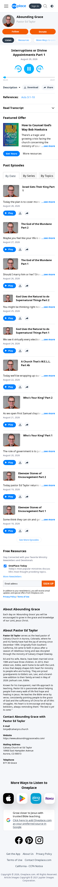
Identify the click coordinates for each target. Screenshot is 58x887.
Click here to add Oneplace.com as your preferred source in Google (32, 824)
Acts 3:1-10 (28, 97)
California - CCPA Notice (29, 866)
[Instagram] (39, 840)
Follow (15, 31)
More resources (32, 153)
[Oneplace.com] (19, 6)
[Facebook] (19, 840)
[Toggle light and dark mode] (52, 6)
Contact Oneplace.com (38, 860)
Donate (43, 31)
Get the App (13, 854)
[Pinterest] (29, 840)
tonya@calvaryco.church (15, 729)
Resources (23, 40)
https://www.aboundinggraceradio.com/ (24, 738)
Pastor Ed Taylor (26, 21)
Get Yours (11, 153)
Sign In (35, 6)
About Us (28, 854)
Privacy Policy (44, 854)
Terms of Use (14, 860)
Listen (8, 40)
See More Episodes (29, 539)
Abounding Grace (30, 17)
